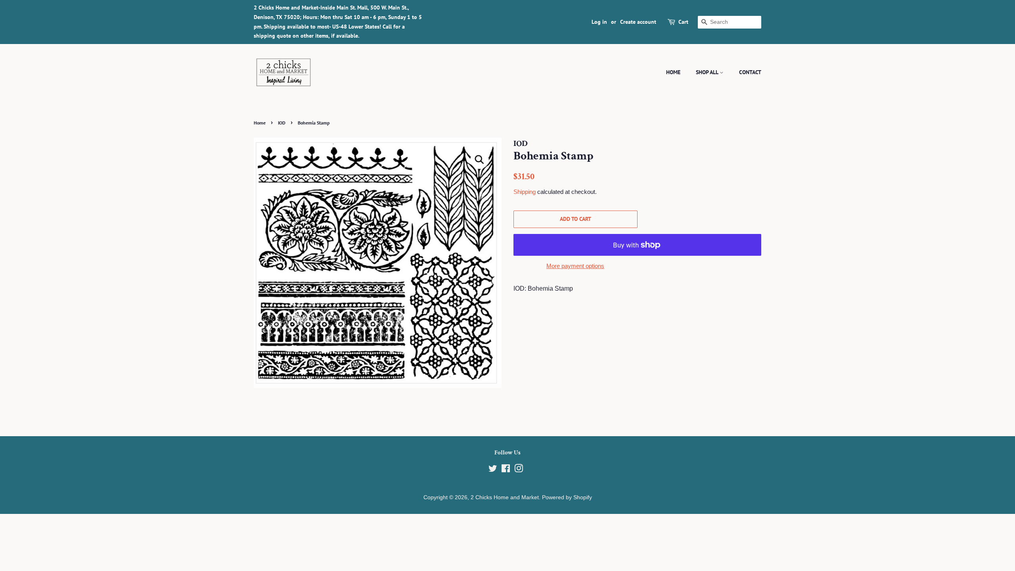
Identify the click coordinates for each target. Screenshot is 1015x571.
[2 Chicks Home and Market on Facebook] (505, 470)
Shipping (524, 191)
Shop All (708, 72)
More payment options (575, 266)
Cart (683, 21)
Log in (599, 21)
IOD (281, 123)
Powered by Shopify (567, 497)
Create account (638, 21)
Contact (750, 72)
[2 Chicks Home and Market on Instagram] (518, 470)
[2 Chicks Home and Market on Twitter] (492, 470)
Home (673, 72)
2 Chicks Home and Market (505, 497)
